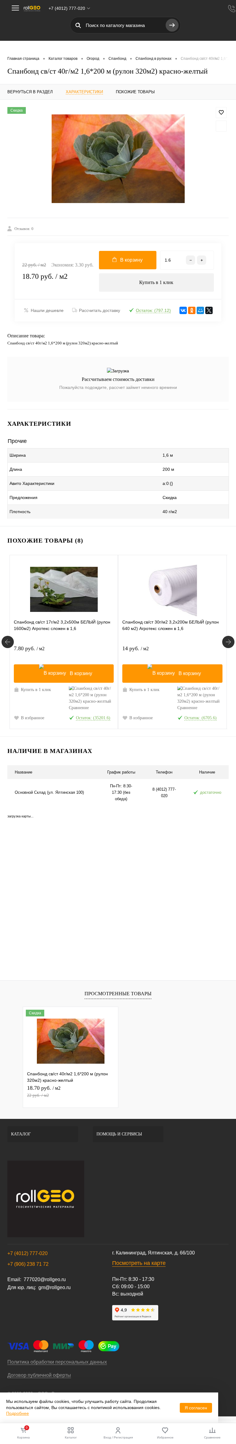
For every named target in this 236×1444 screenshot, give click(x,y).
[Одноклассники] (191, 310)
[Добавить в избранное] (221, 112)
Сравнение (79, 707)
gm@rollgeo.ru (54, 1287)
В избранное (32, 718)
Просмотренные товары (118, 993)
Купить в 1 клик (156, 282)
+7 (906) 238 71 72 (28, 1264)
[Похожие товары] (8, 642)
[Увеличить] (118, 158)
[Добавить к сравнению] (221, 126)
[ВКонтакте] (183, 310)
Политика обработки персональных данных (57, 1362)
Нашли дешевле (47, 310)
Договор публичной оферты (39, 1375)
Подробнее (17, 1413)
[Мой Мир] (200, 310)
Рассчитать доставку (99, 310)
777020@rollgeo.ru (45, 1279)
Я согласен (196, 1407)
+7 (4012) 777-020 (27, 1253)
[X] (209, 310)
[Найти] (172, 25)
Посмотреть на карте (139, 1263)
